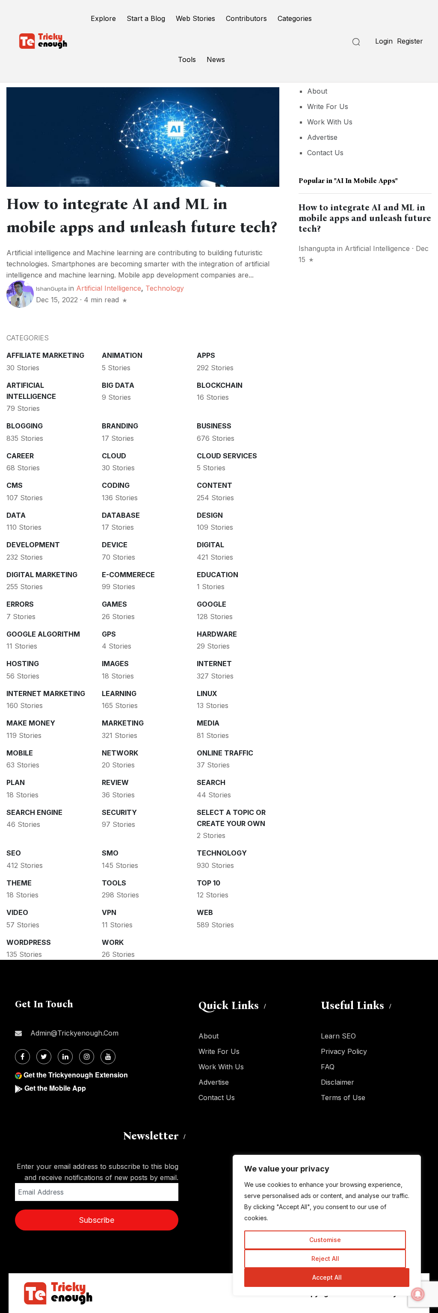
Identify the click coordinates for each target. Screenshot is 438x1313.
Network (120, 753)
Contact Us (325, 152)
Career (20, 455)
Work (113, 942)
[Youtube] (108, 1056)
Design (210, 515)
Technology (164, 288)
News (216, 59)
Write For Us (327, 106)
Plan (15, 782)
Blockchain (220, 385)
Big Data (118, 385)
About (317, 91)
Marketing (123, 723)
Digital (210, 544)
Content (214, 485)
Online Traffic (225, 753)
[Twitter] (43, 1056)
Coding (116, 485)
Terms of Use (343, 1097)
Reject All (325, 1258)
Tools (187, 59)
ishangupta (317, 248)
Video (17, 912)
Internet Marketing (45, 693)
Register (410, 41)
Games (114, 604)
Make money (30, 723)
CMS (14, 485)
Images (115, 663)
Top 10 (208, 883)
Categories (295, 18)
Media (208, 723)
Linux (207, 693)
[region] (327, 1225)
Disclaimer (337, 1082)
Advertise (322, 137)
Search (211, 782)
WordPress (28, 942)
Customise (325, 1239)
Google (211, 604)
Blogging (24, 426)
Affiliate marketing (45, 355)
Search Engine (34, 812)
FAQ (327, 1066)
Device (114, 544)
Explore (103, 18)
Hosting (22, 663)
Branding (120, 426)
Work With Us (329, 122)
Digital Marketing (41, 574)
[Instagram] (86, 1056)
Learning (119, 693)
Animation (122, 355)
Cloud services (227, 455)
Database (121, 515)
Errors (20, 604)
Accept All (327, 1277)
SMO (110, 853)
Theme (19, 883)
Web (205, 912)
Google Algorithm (43, 634)
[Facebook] (22, 1056)
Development (33, 544)
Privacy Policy (344, 1051)
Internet (214, 663)
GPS (109, 634)
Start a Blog (146, 18)
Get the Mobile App (55, 1088)
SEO (13, 853)
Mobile (19, 753)
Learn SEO (338, 1036)
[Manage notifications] (418, 1294)
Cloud (114, 455)
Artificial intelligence (108, 288)
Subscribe (96, 1220)
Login (384, 41)
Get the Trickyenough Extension (76, 1075)
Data (16, 515)
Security (119, 812)
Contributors (246, 18)
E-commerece (128, 574)
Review (115, 782)
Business (214, 426)
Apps (206, 355)
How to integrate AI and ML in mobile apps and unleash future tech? (365, 218)
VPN (109, 912)
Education (217, 574)
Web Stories (195, 18)
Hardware (217, 634)
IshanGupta (51, 288)
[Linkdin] (65, 1056)
